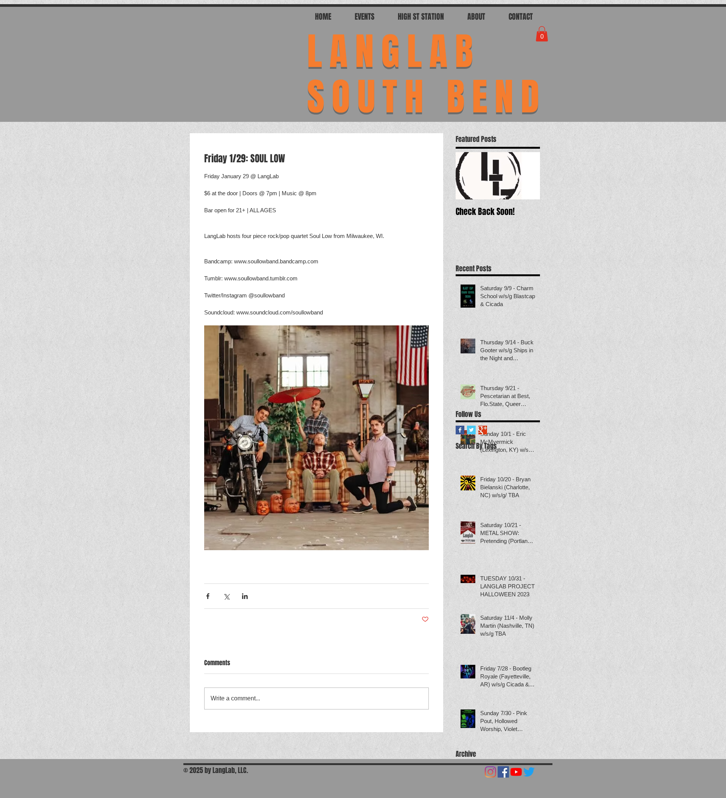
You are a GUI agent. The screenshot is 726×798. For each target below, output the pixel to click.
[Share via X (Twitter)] (226, 596)
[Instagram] (490, 772)
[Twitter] (529, 772)
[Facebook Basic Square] (460, 430)
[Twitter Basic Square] (471, 430)
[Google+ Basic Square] (482, 430)
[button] (541, 34)
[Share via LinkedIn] (244, 596)
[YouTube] (516, 772)
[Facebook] (503, 772)
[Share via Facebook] (207, 596)
